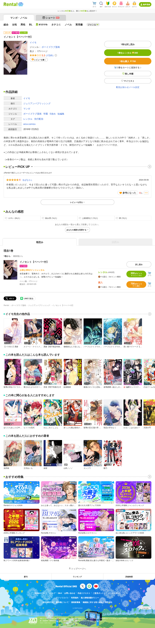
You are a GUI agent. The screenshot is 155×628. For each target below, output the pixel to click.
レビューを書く (40, 60)
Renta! (6, 305)
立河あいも (28, 468)
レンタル (27, 118)
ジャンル (92, 24)
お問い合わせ (69, 593)
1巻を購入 (128, 61)
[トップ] (10, 4)
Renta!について (41, 593)
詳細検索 (129, 576)
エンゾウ (87, 468)
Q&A (60, 593)
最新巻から (18, 256)
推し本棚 (129, 73)
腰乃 (105, 468)
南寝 (45, 468)
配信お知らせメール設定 (127, 87)
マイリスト (129, 80)
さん (27, 179)
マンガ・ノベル (18, 17)
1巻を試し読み (128, 44)
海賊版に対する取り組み (93, 602)
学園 (45, 113)
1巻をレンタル (127, 52)
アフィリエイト (62, 597)
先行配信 (38, 118)
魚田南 (6, 468)
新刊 (26, 576)
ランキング (77, 576)
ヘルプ (52, 593)
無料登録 (146, 4)
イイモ (33, 42)
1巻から (7, 256)
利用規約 (74, 597)
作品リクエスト (84, 593)
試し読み (139, 264)
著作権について (62, 602)
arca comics (29, 123)
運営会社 (108, 602)
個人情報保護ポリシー (90, 597)
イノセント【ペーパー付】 (34, 261)
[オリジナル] (42, 24)
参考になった (129, 192)
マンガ (26, 108)
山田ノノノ (68, 468)
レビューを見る (76, 202)
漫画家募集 (75, 602)
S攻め (53, 113)
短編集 (61, 113)
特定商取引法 (48, 602)
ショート (52, 17)
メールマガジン (114, 593)
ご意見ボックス (99, 593)
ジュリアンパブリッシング (37, 103)
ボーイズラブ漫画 (51, 46)
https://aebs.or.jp (45, 623)
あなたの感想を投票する (76, 229)
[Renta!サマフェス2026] (20, 4)
